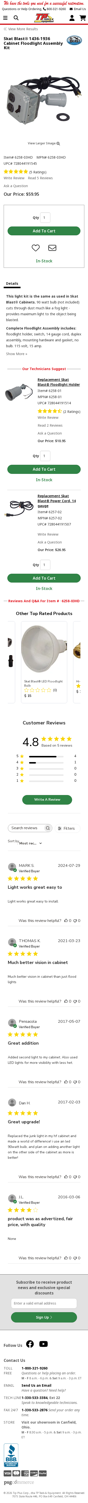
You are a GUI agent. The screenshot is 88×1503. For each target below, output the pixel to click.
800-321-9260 (56, 9)
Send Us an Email (36, 1385)
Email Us (79, 9)
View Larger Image (42, 143)
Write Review (14, 178)
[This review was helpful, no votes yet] (66, 920)
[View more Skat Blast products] (74, 40)
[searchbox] (25, 828)
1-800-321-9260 (34, 1368)
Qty (36, 217)
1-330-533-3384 (34, 1397)
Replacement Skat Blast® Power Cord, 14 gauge (57, 501)
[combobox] (25, 843)
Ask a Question (16, 185)
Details (12, 283)
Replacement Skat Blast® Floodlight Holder (59, 382)
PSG (19, 1482)
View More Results (23, 29)
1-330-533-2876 (34, 1410)
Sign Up (43, 1317)
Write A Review (47, 799)
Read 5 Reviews (40, 178)
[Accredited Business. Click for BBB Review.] (11, 1455)
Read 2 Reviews (50, 425)
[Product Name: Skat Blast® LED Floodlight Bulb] (44, 662)
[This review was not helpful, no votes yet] (75, 920)
